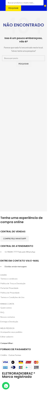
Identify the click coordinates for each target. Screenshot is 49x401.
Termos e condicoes (9, 279)
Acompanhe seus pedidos (11, 332)
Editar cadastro (6, 336)
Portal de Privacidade (9, 288)
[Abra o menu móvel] (3, 5)
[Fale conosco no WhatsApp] (6, 385)
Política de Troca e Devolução (12, 283)
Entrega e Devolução (9, 321)
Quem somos (6, 308)
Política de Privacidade (9, 292)
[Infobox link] (23, 233)
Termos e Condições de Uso (12, 297)
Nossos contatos (7, 317)
